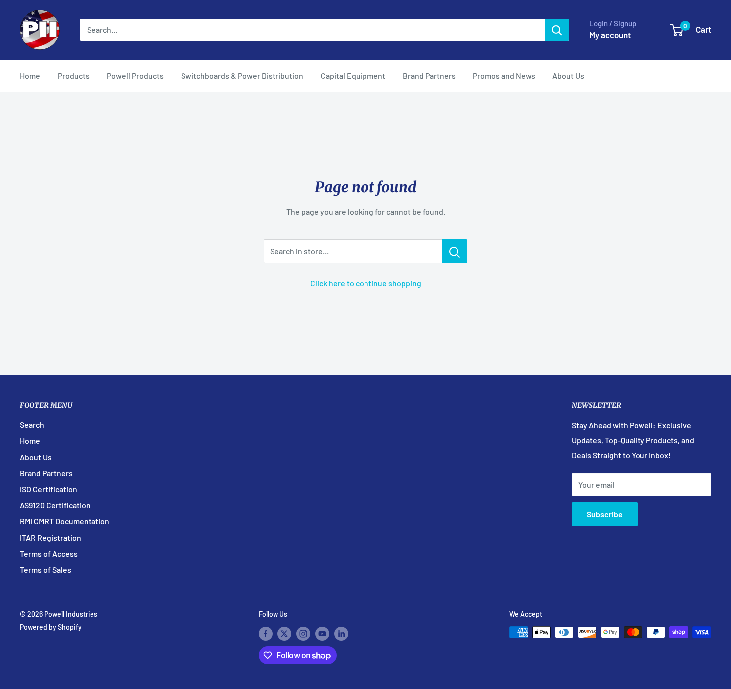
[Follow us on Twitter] (284, 633)
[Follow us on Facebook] (266, 633)
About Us (568, 75)
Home (30, 75)
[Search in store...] (454, 251)
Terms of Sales (45, 569)
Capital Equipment (353, 75)
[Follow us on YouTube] (322, 633)
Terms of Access (49, 553)
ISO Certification (48, 488)
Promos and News (504, 75)
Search (32, 424)
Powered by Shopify (51, 627)
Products (74, 75)
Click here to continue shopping (365, 283)
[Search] (557, 30)
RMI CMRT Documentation (64, 521)
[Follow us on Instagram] (303, 633)
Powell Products (135, 75)
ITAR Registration (50, 537)
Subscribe (605, 514)
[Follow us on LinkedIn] (341, 633)
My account (610, 35)
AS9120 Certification (55, 505)
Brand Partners (429, 75)
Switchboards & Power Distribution (242, 75)
